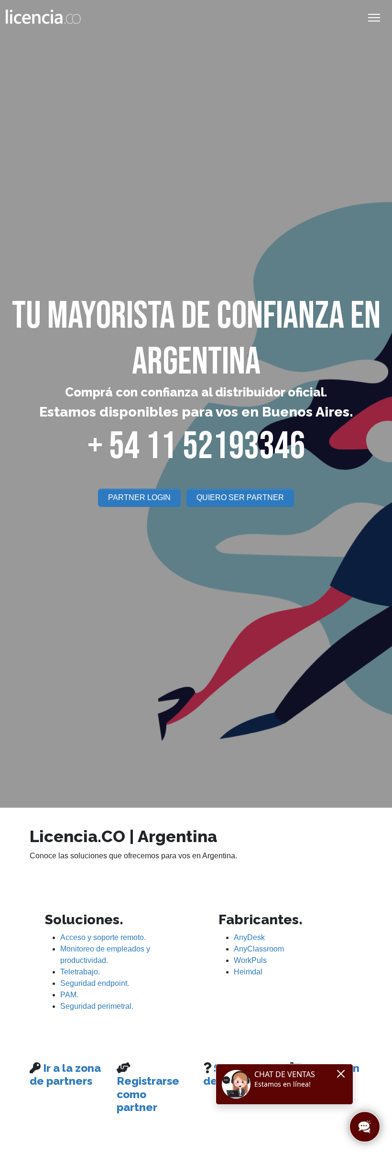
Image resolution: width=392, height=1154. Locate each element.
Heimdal (248, 972)
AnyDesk (249, 937)
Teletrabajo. (80, 972)
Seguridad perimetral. (96, 1006)
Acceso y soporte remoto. (103, 937)
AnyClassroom (259, 949)
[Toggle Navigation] (374, 17)
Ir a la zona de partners (65, 1074)
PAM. (69, 995)
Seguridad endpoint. (94, 983)
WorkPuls (250, 960)
